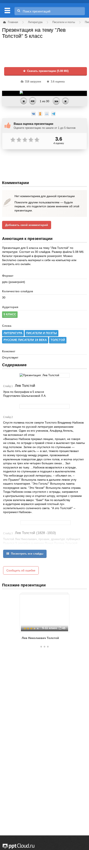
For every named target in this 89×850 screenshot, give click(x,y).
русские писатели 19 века (25, 339)
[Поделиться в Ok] (40, 114)
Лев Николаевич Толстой (40, 638)
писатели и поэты (41, 333)
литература (13, 333)
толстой (58, 339)
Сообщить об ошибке (20, 570)
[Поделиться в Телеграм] (53, 114)
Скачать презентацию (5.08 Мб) (47, 71)
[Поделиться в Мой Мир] (46, 114)
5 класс (10, 314)
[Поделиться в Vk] (33, 114)
